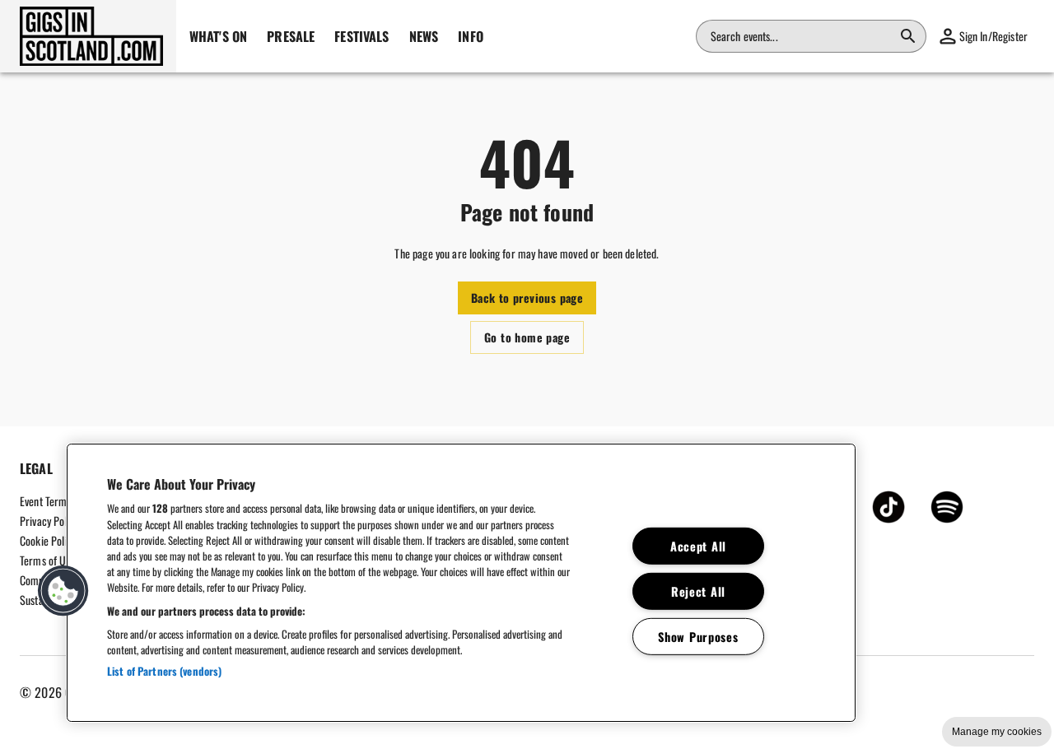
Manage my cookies (997, 731)
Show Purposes (698, 635)
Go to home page (527, 337)
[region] (461, 583)
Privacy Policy (49, 520)
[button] (88, 36)
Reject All (698, 590)
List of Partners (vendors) (164, 671)
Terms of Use (48, 560)
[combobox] (801, 36)
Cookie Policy (48, 540)
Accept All (698, 546)
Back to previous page (527, 297)
